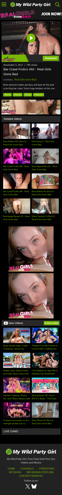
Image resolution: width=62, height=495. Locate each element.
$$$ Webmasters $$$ (40, 472)
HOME (11, 468)
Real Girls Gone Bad (25, 79)
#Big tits (7, 95)
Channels (27, 468)
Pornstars (46, 468)
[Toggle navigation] (4, 4)
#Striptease (39, 95)
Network (15, 472)
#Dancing (17, 95)
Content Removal (31, 476)
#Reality (28, 95)
